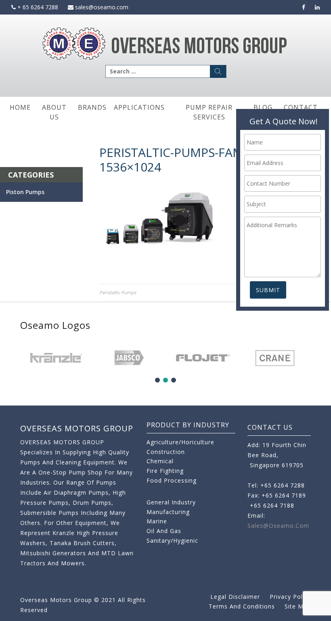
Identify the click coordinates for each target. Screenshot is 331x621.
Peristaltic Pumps (117, 292)
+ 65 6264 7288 (37, 7)
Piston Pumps (25, 192)
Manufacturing (168, 512)
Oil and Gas (164, 531)
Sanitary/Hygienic (172, 540)
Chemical (160, 461)
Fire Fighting (165, 471)
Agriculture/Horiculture (180, 442)
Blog (262, 107)
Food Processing (172, 480)
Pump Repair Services (209, 112)
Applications (139, 107)
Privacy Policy (290, 596)
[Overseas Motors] (165, 43)
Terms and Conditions (242, 606)
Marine (157, 521)
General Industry (171, 502)
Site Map (298, 606)
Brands (92, 107)
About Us (54, 112)
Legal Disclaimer (235, 596)
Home (20, 107)
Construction (166, 452)
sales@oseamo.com (100, 7)
